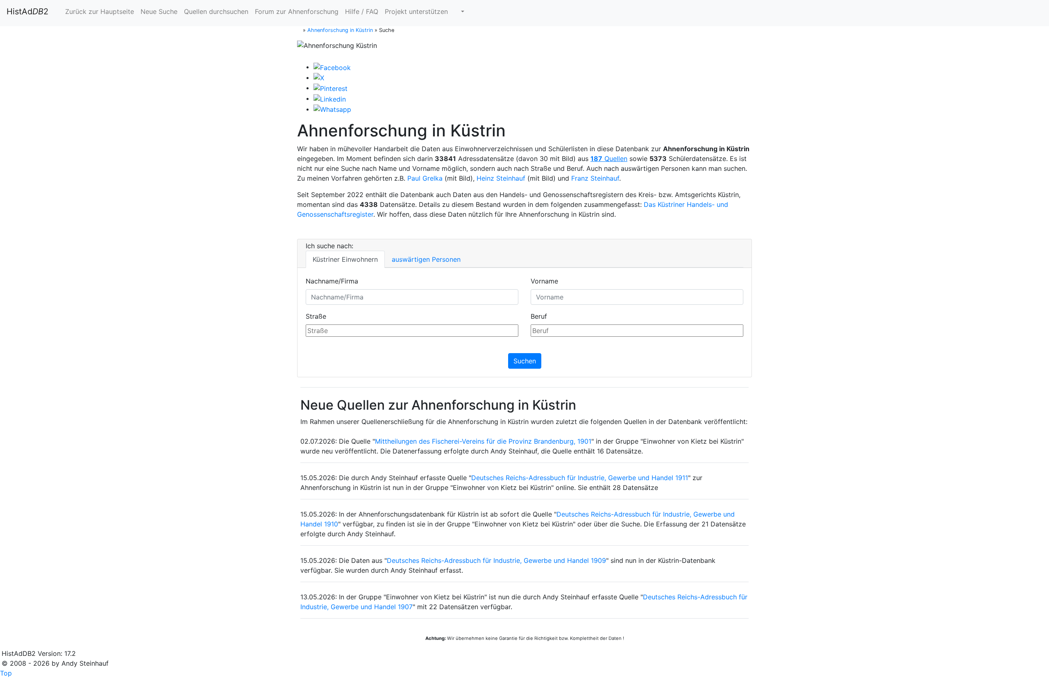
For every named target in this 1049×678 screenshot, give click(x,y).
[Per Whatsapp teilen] (332, 109)
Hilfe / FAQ (361, 11)
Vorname (544, 281)
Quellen (608, 158)
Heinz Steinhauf (501, 178)
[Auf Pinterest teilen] (330, 88)
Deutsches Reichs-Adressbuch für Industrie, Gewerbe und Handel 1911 (579, 478)
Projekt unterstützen (416, 11)
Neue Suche (159, 11)
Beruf (539, 316)
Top (6, 673)
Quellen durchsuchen (216, 11)
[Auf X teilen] (318, 77)
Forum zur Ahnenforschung (296, 11)
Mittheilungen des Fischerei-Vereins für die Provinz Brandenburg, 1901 (483, 441)
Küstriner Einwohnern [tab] (345, 259)
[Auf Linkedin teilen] (329, 98)
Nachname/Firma (332, 281)
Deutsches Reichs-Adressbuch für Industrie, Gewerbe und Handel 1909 (496, 560)
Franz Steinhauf (595, 178)
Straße (316, 316)
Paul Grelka (425, 178)
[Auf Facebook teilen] (332, 67)
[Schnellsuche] (459, 11)
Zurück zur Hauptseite (98, 11)
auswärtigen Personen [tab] (426, 259)
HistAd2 (27, 11)
